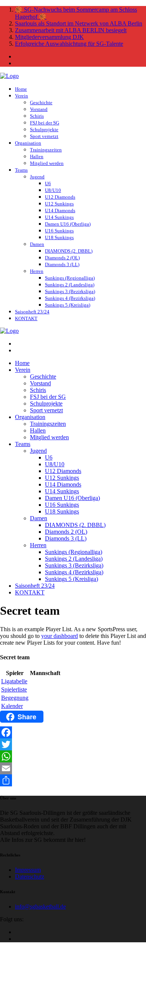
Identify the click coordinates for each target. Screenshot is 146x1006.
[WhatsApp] (73, 756)
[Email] (73, 768)
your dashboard (59, 636)
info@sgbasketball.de (40, 906)
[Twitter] (73, 744)
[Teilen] (73, 780)
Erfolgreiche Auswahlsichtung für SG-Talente (69, 43)
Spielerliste (14, 689)
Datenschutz (29, 876)
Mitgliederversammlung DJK (49, 37)
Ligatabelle (14, 681)
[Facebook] (73, 732)
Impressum (28, 870)
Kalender (12, 706)
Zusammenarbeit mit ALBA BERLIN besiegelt (71, 30)
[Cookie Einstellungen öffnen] (56, 1002)
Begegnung (14, 698)
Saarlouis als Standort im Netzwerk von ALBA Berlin (78, 23)
